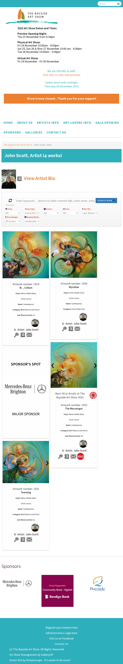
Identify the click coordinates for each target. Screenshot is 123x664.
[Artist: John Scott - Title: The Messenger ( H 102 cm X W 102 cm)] (74, 365)
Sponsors (12, 132)
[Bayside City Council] (98, 583)
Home (8, 123)
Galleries (33, 132)
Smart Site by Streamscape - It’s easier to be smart (39, 660)
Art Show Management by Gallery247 (31, 654)
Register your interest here (61, 627)
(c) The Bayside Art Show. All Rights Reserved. (36, 649)
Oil (22, 299)
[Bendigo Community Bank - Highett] (57, 590)
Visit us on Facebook (61, 638)
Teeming (26, 492)
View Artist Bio (39, 178)
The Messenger (74, 408)
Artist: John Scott (28, 329)
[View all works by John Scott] (26, 323)
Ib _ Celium (26, 287)
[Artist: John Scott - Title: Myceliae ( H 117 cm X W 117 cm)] (74, 254)
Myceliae (74, 287)
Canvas (28, 299)
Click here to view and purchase (61, 75)
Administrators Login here (61, 633)
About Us (25, 123)
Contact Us (56, 132)
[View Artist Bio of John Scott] (23, 335)
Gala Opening (107, 123)
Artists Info (48, 123)
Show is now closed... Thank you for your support (61, 98)
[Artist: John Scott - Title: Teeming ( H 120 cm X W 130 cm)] (26, 462)
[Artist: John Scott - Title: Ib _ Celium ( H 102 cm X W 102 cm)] (26, 254)
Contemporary (28, 304)
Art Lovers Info (77, 123)
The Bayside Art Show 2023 (17, 145)
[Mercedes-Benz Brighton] (17, 583)
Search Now (105, 200)
